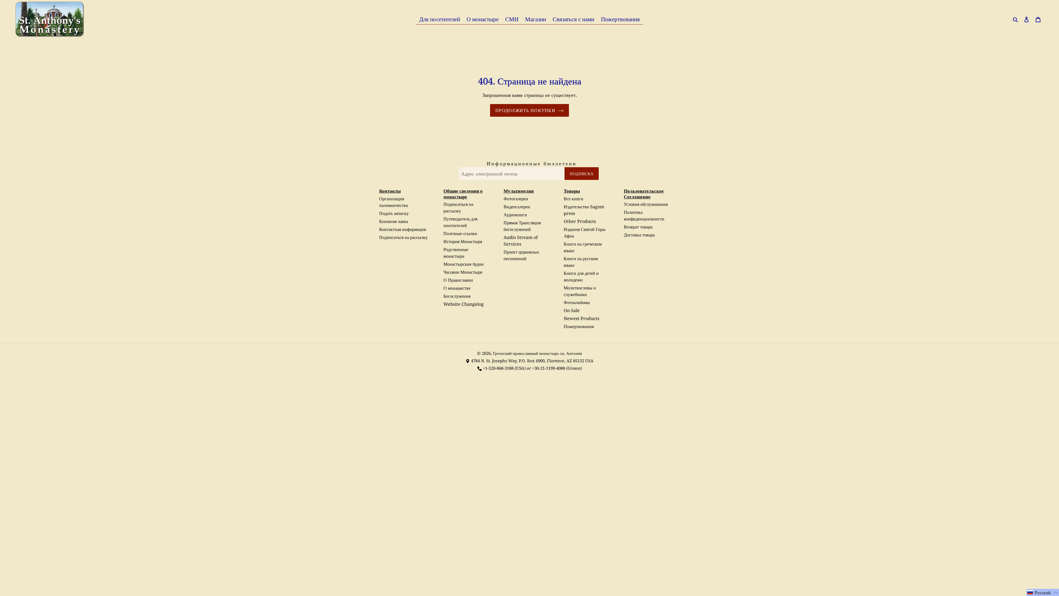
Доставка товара (639, 235)
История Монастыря (462, 241)
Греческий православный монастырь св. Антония (537, 353)
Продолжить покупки (525, 110)
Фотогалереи (516, 199)
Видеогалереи (517, 207)
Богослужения (456, 296)
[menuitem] (439, 19)
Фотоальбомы (577, 302)
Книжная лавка (393, 221)
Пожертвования (579, 326)
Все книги (573, 199)
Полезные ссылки (460, 233)
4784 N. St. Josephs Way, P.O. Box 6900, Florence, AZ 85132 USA (532, 360)
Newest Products (581, 318)
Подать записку (394, 213)
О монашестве (456, 288)
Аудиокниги (515, 215)
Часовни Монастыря (462, 272)
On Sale (572, 310)
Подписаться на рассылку (403, 237)
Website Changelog (463, 304)
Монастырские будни (463, 264)
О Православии (458, 280)
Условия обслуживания (646, 204)
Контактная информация (402, 229)
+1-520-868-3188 (498, 368)
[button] (1042, 592)
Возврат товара (638, 227)
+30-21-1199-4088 (548, 368)
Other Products (580, 221)
